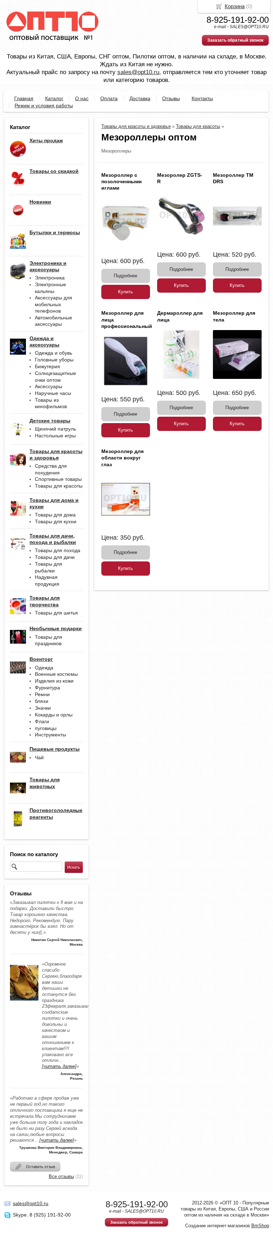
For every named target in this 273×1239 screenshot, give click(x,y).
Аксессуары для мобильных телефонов (53, 304)
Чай (39, 757)
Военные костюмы (56, 674)
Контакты (202, 98)
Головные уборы (54, 360)
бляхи (41, 701)
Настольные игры (55, 435)
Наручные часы (53, 393)
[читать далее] (59, 1066)
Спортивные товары (58, 479)
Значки (43, 708)
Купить (125, 291)
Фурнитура (47, 687)
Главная (23, 98)
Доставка (139, 98)
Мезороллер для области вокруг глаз (122, 457)
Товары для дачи (55, 557)
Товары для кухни (55, 521)
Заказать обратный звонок (235, 40)
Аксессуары (48, 386)
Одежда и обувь (53, 353)
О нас (82, 98)
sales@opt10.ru (138, 72)
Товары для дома (55, 515)
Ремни (42, 694)
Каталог (54, 98)
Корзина (235, 6)
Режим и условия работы (44, 105)
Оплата (109, 98)
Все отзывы (61, 1176)
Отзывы (171, 98)
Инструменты (50, 734)
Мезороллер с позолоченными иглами (121, 181)
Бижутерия (47, 366)
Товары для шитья (56, 613)
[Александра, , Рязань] (24, 1002)
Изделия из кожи (54, 681)
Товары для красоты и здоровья (136, 126)
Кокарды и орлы (54, 715)
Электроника (50, 278)
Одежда (44, 667)
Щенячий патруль (55, 429)
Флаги (42, 721)
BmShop (260, 1225)
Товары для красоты (58, 486)
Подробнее (125, 275)
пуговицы (46, 728)
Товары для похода (57, 550)
